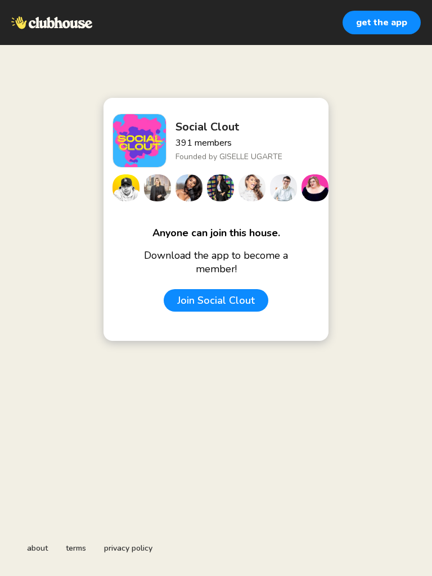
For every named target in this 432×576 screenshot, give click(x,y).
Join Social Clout (216, 300)
